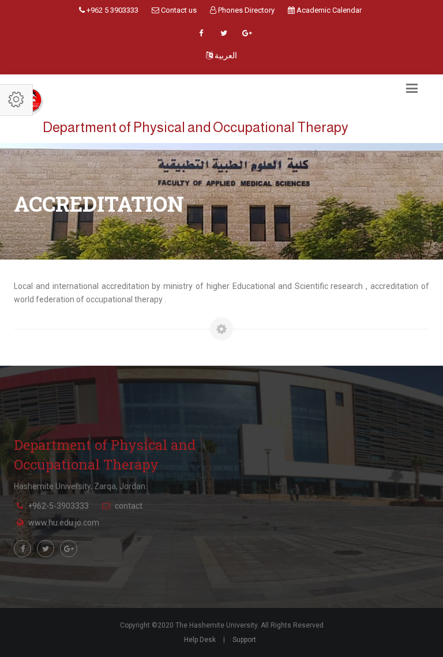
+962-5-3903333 (58, 505)
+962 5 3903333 (111, 10)
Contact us (178, 10)
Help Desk (200, 640)
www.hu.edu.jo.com (63, 522)
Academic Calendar (328, 10)
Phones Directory (245, 10)
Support (244, 640)
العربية (225, 55)
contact (128, 505)
